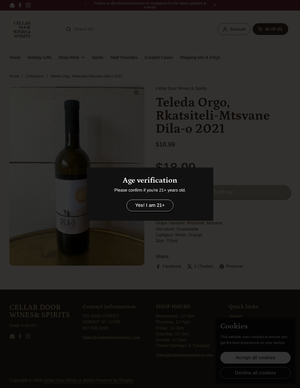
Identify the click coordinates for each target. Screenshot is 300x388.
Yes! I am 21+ (150, 205)
